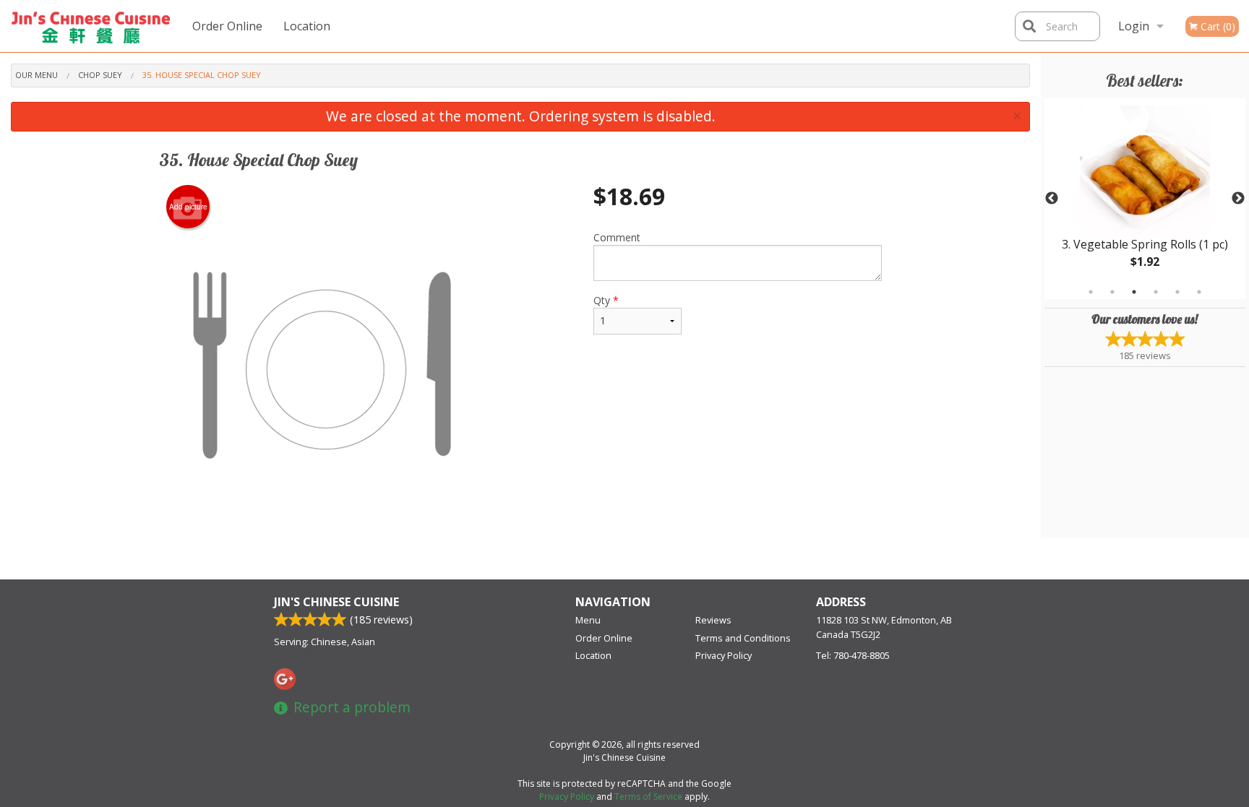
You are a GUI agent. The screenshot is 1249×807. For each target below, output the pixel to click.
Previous (1051, 198)
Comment (616, 237)
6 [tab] (1199, 292)
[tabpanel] (1145, 198)
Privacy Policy (723, 655)
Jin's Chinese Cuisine (336, 602)
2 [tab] (1112, 292)
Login (1133, 26)
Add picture (188, 207)
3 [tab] (1134, 292)
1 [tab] (1090, 292)
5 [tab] (1177, 292)
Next (1238, 198)
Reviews (713, 619)
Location (306, 26)
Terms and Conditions (743, 637)
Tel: (853, 655)
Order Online (227, 26)
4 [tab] (1156, 292)
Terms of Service (648, 796)
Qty (606, 300)
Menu (588, 619)
